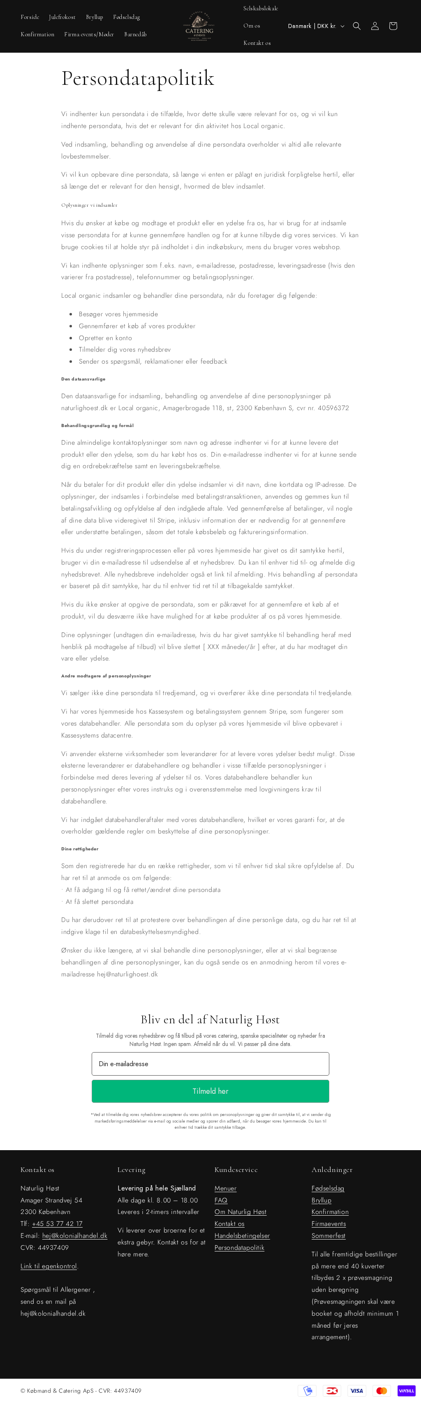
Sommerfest (329, 1235)
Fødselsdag (328, 1188)
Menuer (226, 1188)
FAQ (221, 1200)
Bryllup (321, 1200)
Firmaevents (329, 1223)
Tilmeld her (210, 1091)
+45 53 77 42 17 (57, 1223)
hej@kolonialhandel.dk (75, 1235)
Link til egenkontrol (49, 1266)
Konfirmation (330, 1211)
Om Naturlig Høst (241, 1211)
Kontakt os (230, 1223)
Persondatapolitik (239, 1247)
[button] (357, 26)
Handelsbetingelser (242, 1235)
